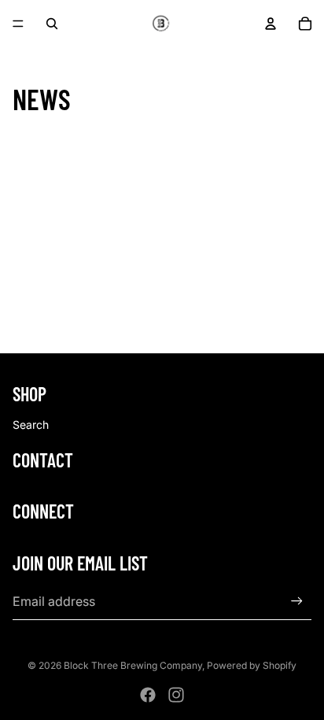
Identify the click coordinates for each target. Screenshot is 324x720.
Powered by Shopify (251, 665)
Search (31, 424)
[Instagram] (176, 694)
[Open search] (52, 23)
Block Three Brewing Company (133, 665)
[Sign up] (296, 601)
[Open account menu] (270, 23)
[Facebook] (147, 694)
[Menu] (18, 24)
